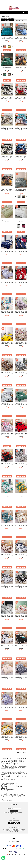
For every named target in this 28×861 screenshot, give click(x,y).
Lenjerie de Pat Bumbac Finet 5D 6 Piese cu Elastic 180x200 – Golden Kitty (21, 68)
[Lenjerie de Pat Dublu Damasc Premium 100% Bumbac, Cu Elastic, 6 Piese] (7, 59)
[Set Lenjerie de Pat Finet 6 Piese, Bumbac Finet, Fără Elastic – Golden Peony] (21, 516)
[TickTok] (16, 823)
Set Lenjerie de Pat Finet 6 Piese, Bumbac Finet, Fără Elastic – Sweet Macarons (7, 312)
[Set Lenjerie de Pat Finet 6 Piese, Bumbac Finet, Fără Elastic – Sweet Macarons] (7, 303)
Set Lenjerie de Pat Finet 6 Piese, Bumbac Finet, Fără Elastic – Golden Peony (21, 524)
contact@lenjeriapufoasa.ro (14, 831)
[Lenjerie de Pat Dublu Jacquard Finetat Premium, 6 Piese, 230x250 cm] (21, 180)
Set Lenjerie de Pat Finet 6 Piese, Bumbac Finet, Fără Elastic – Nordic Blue (21, 555)
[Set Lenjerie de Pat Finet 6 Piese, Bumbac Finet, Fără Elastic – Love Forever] (21, 273)
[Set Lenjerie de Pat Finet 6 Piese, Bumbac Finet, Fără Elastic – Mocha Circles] (7, 546)
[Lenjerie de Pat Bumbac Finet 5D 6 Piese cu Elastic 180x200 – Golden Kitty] (21, 59)
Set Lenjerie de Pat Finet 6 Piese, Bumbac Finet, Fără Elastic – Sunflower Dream (21, 494)
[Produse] (2, 13)
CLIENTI (13, 838)
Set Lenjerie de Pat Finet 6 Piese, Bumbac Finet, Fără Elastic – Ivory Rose (7, 616)
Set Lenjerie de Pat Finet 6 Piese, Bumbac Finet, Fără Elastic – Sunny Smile (7, 343)
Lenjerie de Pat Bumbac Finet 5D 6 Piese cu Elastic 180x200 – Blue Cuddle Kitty (21, 38)
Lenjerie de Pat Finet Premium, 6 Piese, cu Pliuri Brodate (7, 38)
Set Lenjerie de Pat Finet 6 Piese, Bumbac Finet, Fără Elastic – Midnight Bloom (21, 737)
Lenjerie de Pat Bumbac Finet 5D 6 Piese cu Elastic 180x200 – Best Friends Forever (7, 127)
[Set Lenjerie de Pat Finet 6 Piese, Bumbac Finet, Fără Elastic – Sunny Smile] (7, 334)
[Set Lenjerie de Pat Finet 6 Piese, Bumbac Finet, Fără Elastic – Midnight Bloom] (21, 728)
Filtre (8, 20)
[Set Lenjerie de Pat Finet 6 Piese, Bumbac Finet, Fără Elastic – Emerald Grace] (21, 395)
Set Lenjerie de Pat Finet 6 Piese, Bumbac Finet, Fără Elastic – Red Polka (21, 434)
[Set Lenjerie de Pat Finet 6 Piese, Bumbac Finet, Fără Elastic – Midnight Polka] (21, 637)
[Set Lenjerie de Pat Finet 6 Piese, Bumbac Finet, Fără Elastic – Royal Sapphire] (7, 516)
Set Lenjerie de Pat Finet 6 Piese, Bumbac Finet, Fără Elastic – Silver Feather (21, 373)
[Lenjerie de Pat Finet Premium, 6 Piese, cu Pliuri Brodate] (7, 29)
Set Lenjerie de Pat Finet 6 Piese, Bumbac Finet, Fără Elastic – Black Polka (7, 464)
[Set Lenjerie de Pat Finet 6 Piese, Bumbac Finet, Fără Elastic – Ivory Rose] (7, 607)
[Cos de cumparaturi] (23, 12)
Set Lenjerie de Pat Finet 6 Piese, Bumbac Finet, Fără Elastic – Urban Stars (7, 404)
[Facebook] (9, 823)
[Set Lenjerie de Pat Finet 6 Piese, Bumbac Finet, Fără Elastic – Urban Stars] (7, 395)
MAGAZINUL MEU (13, 836)
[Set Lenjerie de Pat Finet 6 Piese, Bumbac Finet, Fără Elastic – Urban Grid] (21, 668)
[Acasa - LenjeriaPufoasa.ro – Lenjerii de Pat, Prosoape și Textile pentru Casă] (14, 8)
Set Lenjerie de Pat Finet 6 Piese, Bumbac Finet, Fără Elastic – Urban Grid (21, 676)
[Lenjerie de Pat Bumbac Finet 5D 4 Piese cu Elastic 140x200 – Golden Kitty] (7, 180)
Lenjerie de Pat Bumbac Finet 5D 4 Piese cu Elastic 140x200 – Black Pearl (7, 157)
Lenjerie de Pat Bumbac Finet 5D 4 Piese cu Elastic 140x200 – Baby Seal (21, 127)
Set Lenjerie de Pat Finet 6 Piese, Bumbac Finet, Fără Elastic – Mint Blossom (7, 494)
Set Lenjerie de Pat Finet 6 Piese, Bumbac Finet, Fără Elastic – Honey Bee (7, 737)
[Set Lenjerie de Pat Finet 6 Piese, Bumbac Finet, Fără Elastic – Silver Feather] (21, 364)
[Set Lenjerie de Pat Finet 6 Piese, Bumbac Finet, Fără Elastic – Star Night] (7, 242)
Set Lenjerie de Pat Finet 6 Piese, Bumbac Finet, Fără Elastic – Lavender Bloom (7, 281)
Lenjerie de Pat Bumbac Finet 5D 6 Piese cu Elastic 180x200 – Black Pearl (7, 98)
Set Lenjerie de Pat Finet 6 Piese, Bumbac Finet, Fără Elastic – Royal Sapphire (7, 524)
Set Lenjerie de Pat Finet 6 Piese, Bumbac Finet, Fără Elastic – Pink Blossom (7, 434)
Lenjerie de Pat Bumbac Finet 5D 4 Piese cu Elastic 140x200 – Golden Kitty (7, 190)
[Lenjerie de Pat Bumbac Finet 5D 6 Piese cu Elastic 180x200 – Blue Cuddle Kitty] (21, 29)
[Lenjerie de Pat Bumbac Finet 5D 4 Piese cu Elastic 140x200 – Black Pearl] (7, 149)
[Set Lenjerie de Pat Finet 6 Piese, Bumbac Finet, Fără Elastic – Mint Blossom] (7, 486)
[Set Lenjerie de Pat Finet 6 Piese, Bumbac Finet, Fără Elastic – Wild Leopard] (7, 364)
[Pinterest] (11, 823)
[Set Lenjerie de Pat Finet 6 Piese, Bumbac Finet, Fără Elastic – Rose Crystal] (21, 303)
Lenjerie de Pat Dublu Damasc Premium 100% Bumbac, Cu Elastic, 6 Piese (7, 68)
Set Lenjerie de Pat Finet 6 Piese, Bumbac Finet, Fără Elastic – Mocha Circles (7, 555)
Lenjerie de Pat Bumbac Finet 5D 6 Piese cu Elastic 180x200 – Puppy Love (21, 98)
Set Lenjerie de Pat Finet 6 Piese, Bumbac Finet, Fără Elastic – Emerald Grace (21, 404)
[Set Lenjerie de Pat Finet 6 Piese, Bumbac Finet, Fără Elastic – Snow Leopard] (21, 455)
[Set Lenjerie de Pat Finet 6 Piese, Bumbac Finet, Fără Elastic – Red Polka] (21, 425)
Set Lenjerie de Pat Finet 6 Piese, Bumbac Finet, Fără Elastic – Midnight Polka (21, 646)
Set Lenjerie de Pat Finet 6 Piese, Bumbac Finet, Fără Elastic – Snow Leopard (21, 464)
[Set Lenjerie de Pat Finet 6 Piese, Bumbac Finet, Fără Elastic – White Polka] (7, 637)
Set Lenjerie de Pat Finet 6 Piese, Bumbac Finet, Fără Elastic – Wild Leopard (7, 373)
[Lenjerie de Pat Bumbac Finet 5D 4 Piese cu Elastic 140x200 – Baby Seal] (21, 119)
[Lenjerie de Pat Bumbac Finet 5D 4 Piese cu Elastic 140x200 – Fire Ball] (21, 149)
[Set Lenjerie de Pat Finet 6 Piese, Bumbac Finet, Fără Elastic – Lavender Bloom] (7, 272)
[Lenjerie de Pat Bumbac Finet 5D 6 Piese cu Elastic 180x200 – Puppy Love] (21, 89)
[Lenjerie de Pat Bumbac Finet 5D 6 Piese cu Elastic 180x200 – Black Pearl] (7, 89)
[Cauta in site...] (26, 12)
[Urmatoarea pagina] (25, 752)
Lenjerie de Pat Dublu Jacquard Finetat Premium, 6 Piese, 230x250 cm (21, 190)
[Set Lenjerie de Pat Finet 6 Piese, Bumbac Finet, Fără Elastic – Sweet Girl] (21, 242)
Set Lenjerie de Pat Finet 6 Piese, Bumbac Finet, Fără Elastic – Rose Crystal (21, 312)
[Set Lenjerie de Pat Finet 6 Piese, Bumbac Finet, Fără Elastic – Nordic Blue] (21, 546)
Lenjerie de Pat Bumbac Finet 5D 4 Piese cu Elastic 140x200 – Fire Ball (21, 157)
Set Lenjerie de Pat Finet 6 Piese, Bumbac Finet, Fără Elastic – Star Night (7, 250)
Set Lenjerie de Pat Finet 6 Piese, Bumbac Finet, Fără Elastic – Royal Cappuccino (21, 706)
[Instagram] (19, 823)
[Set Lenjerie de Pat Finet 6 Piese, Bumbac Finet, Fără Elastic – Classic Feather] (7, 577)
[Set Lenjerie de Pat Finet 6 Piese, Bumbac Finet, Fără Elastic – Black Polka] (7, 455)
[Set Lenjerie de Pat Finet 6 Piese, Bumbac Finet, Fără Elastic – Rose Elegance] (21, 334)
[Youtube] (14, 823)
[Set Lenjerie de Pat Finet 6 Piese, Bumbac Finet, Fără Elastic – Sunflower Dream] (21, 486)
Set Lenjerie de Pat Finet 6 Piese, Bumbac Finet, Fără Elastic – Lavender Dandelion (7, 706)
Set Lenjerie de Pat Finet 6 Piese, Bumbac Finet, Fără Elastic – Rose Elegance (21, 343)
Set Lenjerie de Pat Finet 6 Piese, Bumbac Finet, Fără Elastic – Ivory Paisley (7, 676)
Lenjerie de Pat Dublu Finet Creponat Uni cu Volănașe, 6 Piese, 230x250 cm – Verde (7, 219)
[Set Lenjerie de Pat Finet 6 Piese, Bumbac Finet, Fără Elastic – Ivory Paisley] (7, 668)
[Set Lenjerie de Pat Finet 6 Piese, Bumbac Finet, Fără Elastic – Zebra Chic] (21, 577)
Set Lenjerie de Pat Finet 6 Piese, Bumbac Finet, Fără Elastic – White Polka (7, 646)
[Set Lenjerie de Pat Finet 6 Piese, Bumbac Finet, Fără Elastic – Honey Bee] (7, 728)
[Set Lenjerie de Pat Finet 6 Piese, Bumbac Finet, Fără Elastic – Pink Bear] (21, 607)
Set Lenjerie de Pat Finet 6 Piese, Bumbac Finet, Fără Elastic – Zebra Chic (21, 585)
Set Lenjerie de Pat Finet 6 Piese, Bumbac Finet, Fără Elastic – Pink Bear (21, 616)
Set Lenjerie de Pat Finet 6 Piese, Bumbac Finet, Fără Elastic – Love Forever (21, 281)
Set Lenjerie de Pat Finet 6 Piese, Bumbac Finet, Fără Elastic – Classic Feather (7, 585)
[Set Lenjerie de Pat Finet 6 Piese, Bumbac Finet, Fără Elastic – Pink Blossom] (7, 425)
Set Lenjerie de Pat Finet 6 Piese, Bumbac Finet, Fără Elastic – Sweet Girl (21, 250)
